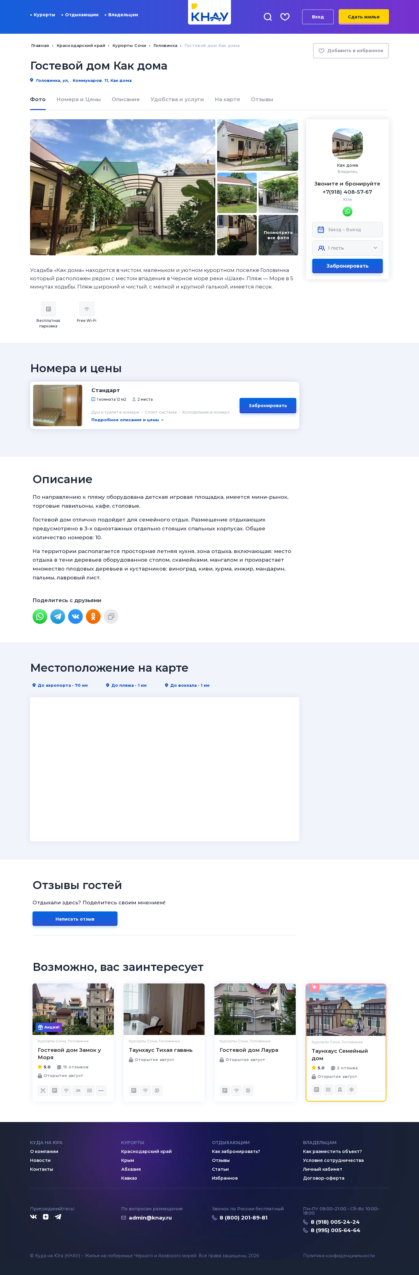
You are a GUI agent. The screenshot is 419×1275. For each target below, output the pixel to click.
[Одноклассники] (93, 616)
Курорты (44, 14)
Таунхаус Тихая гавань (161, 1050)
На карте (227, 99)
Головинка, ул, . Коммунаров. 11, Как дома (83, 80)
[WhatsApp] (40, 616)
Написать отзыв (75, 919)
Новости (40, 1160)
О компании (44, 1151)
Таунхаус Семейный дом (340, 1054)
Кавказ (129, 1178)
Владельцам (123, 14)
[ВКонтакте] (75, 616)
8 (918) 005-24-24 (335, 1222)
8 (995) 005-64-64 (335, 1230)
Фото (38, 99)
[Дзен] (45, 1217)
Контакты (41, 1169)
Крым (127, 1160)
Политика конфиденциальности (339, 1255)
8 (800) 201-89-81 (243, 1218)
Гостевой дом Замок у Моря (69, 1053)
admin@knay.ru (150, 1218)
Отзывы (262, 99)
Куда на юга (46, 1142)
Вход (318, 17)
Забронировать (347, 266)
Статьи (220, 1169)
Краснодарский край (146, 1151)
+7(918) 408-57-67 (347, 192)
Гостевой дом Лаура (249, 1050)
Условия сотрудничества (333, 1160)
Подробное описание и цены (125, 419)
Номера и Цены (78, 99)
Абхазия (131, 1169)
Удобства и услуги (177, 99)
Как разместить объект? (332, 1151)
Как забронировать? (236, 1151)
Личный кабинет (322, 1169)
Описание (126, 99)
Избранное (225, 1178)
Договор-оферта (323, 1178)
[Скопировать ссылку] (111, 616)
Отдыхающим (81, 14)
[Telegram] (57, 616)
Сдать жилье (364, 17)
